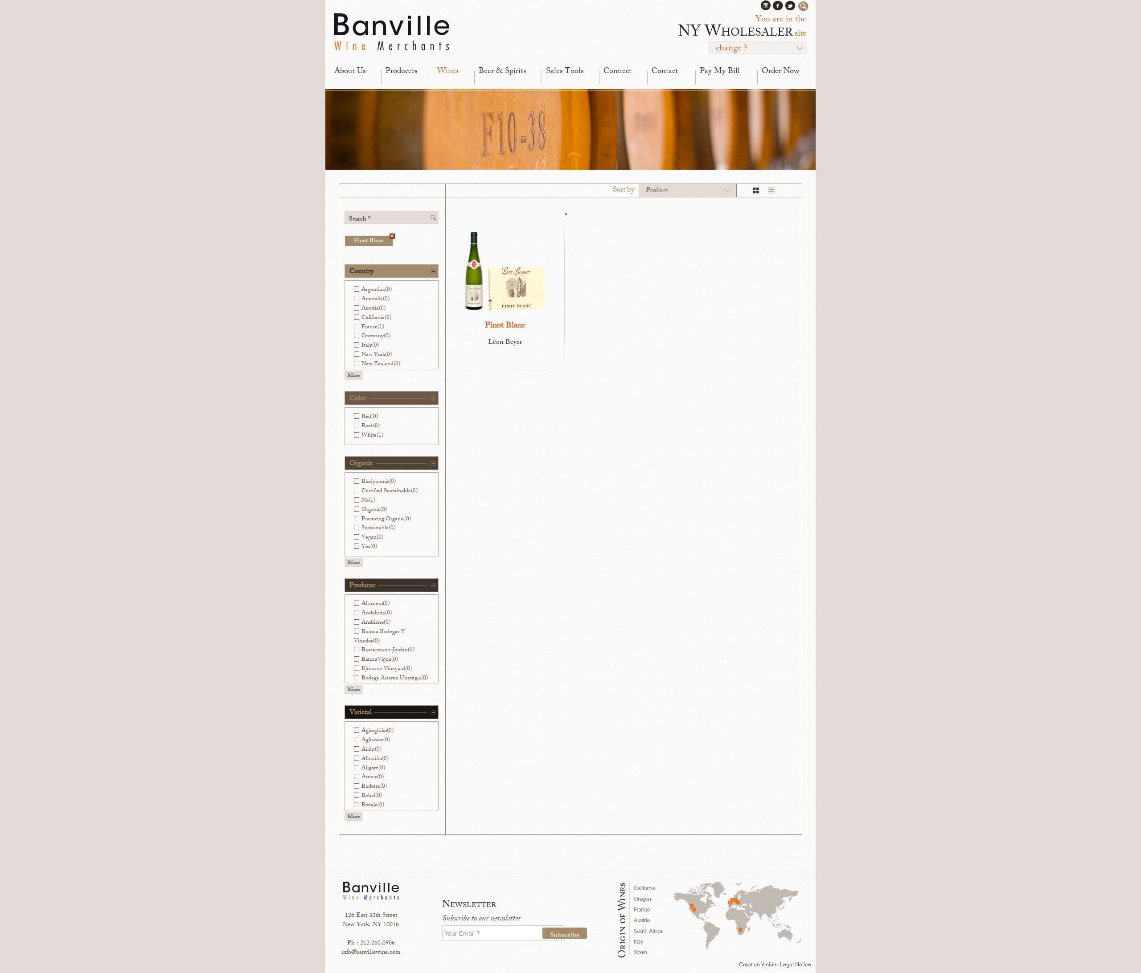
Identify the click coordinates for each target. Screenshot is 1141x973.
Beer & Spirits (502, 72)
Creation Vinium (758, 964)
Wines (448, 72)
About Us (349, 72)
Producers (401, 72)
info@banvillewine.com (370, 952)
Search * (359, 219)
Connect (617, 72)
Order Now (780, 72)
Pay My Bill (720, 72)
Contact (665, 72)
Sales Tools (564, 72)
